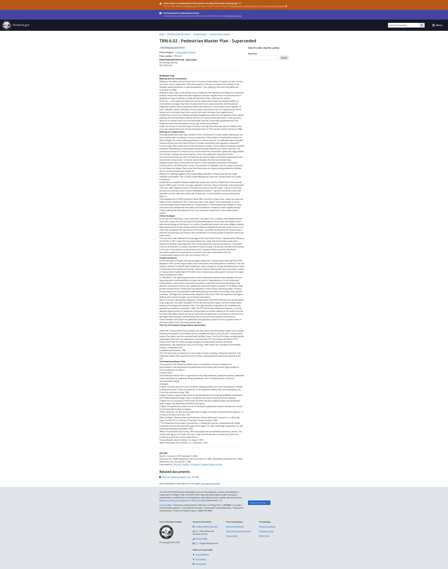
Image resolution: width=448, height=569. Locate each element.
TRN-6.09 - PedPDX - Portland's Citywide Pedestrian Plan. (197, 464)
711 (220, 500)
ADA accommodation (235, 526)
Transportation (200, 34)
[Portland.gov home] (15, 25)
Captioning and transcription (238, 531)
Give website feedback (210, 483)
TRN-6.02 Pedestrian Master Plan (176, 477)
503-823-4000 (200, 500)
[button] (437, 25)
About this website (267, 526)
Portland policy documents (178, 34)
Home (162, 34)
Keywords (252, 53)
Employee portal (266, 531)
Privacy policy (232, 536)
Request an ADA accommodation (173, 500)
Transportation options (219, 34)
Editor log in (264, 536)
